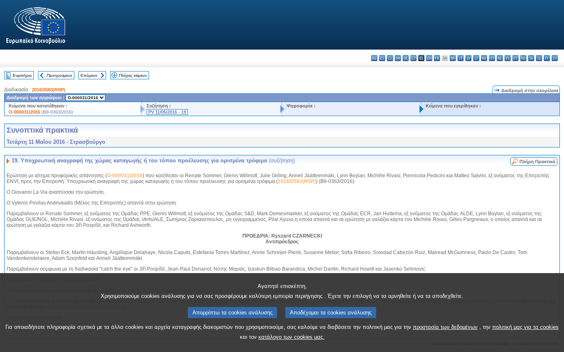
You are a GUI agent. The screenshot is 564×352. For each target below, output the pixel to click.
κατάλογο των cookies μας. (291, 337)
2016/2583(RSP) (48, 89)
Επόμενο (89, 75)
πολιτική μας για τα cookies (525, 327)
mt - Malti (492, 58)
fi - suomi (547, 58)
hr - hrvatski (453, 58)
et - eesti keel (413, 58)
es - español (382, 58)
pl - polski (508, 58)
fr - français (437, 58)
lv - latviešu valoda (468, 58)
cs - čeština (390, 58)
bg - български (374, 58)
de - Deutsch (406, 58)
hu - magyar (484, 58)
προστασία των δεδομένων (445, 327)
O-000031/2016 (24, 111)
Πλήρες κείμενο (133, 75)
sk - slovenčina (531, 58)
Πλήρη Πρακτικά (537, 161)
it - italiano (460, 58)
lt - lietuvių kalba (476, 58)
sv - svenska (555, 58)
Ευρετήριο (22, 75)
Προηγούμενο (59, 75)
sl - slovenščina (539, 58)
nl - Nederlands (500, 58)
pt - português (515, 58)
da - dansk (398, 58)
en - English (429, 58)
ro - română (523, 58)
